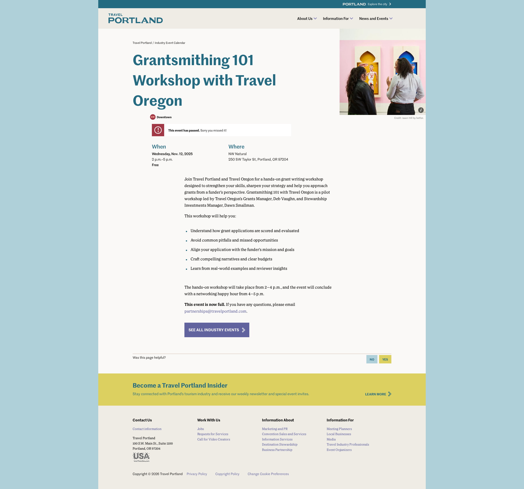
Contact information (147, 429)
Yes (385, 359)
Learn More (375, 394)
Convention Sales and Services (284, 434)
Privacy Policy (197, 474)
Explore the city (377, 4)
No (372, 359)
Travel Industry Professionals (348, 444)
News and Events (373, 18)
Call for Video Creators (213, 439)
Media (331, 439)
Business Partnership (277, 450)
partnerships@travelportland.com (215, 311)
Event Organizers (339, 450)
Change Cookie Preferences (268, 474)
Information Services (277, 439)
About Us (305, 18)
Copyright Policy (227, 474)
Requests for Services (212, 434)
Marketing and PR (275, 429)
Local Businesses (339, 434)
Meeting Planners (339, 429)
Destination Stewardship (279, 444)
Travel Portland (142, 43)
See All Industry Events (214, 329)
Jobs (200, 429)
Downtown (164, 117)
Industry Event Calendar (170, 43)
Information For (336, 18)
